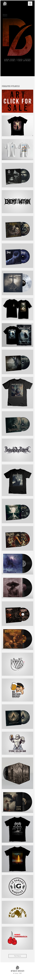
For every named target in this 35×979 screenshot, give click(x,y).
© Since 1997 (17, 973)
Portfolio (17, 956)
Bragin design (17, 971)
